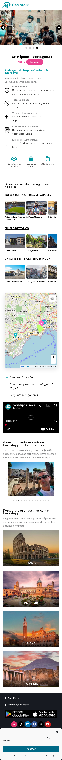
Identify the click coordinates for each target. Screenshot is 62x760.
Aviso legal (50, 756)
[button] (57, 732)
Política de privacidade (34, 756)
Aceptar (31, 749)
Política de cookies (15, 756)
